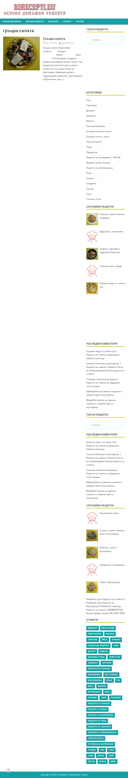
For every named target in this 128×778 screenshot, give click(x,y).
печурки (92, 698)
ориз (107, 692)
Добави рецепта (35, 21)
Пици (89, 147)
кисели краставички (99, 669)
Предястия (91, 152)
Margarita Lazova (95, 400)
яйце (113, 761)
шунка (102, 761)
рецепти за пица (97, 721)
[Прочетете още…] (54, 79)
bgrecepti (92, 628)
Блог (88, 100)
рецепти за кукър (97, 709)
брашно (116, 640)
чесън (91, 761)
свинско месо (96, 738)
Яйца (104, 640)
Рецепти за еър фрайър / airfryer (103, 157)
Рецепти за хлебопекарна (99, 168)
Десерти (90, 110)
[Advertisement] (107, 67)
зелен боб (114, 657)
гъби (116, 645)
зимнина (93, 663)
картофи (106, 663)
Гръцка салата (54, 38)
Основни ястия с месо (97, 136)
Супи (88, 194)
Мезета (90, 121)
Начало (67, 21)
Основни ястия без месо (98, 131)
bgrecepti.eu (67, 43)
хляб (111, 756)
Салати (90, 178)
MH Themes (82, 775)
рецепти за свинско (99, 727)
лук (118, 680)
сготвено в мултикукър (100, 744)
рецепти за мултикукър (100, 715)
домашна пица (96, 657)
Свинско (92, 640)
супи (90, 756)
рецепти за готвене (99, 703)
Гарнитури (91, 105)
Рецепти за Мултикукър (98, 162)
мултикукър (94, 692)
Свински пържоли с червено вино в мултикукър (101, 404)
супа (111, 750)
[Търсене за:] (105, 40)
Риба (88, 173)
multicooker (108, 628)
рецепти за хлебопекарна (102, 732)
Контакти (53, 21)
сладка (92, 750)
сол (102, 750)
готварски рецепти (98, 645)
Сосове (90, 189)
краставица (111, 674)
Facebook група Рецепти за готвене (104, 599)
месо (91, 686)
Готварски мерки (11, 21)
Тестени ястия (93, 199)
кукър (109, 680)
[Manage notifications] (8, 769)
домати (104, 651)
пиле (103, 698)
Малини (110, 634)
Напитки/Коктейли (95, 126)
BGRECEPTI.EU (116, 610)
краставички (95, 680)
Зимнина (90, 116)
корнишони (94, 674)
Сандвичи (91, 183)
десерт (92, 651)
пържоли (116, 698)
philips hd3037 (94, 634)
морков (102, 686)
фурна (101, 756)
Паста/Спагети (94, 142)
